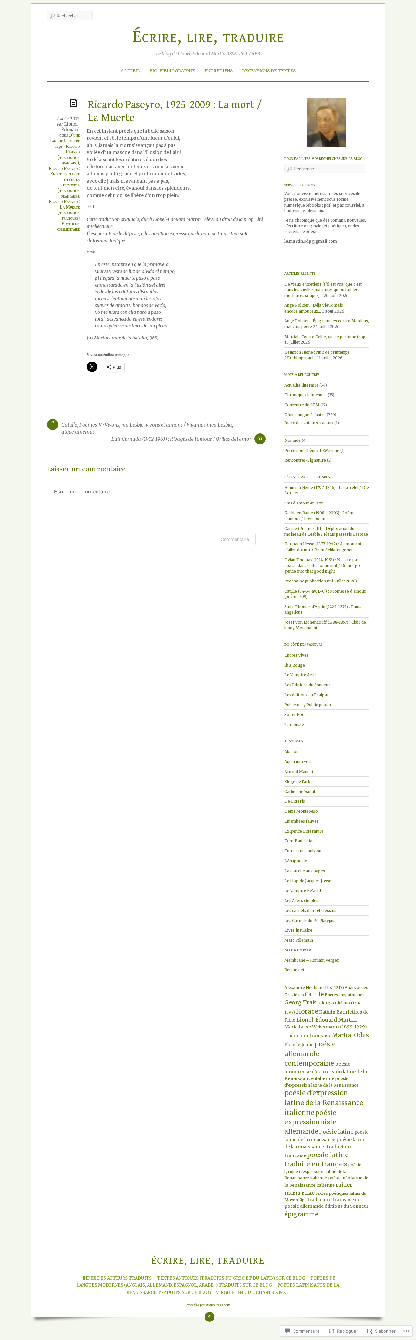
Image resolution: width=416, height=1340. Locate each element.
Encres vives (296, 655)
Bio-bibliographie (172, 71)
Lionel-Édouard (70, 127)
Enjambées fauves (301, 821)
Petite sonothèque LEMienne (311, 450)
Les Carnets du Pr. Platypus (309, 920)
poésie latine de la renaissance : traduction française (324, 1147)
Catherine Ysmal (299, 791)
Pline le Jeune (299, 1045)
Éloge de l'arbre (299, 781)
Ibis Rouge (294, 665)
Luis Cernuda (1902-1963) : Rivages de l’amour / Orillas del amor (181, 439)
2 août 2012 (68, 118)
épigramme (301, 1214)
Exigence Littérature (304, 831)
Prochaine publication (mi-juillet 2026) (320, 581)
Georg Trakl (301, 1002)
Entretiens (218, 71)
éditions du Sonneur (347, 1206)
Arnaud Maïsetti (299, 771)
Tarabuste (294, 724)
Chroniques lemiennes (305, 394)
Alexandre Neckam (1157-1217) (314, 987)
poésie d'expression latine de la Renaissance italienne (323, 1103)
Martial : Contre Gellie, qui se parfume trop (324, 336)
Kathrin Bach (333, 1012)
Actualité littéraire (301, 385)
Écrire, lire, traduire (208, 36)
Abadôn (291, 751)
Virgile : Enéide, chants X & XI (252, 1292)
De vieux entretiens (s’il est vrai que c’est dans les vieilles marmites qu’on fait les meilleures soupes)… (323, 290)
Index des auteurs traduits (308, 422)
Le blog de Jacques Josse (307, 880)
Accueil (130, 71)
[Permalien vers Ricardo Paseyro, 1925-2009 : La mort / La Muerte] (75, 102)
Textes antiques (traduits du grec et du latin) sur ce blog (231, 1278)
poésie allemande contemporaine (310, 1053)
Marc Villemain (298, 940)
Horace (307, 1011)
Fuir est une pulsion (302, 851)
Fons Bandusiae (299, 840)
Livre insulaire (298, 930)
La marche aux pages (304, 870)
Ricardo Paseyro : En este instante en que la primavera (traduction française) (64, 182)
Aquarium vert (298, 761)
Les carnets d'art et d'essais (310, 910)
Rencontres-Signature (305, 460)
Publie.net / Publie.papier (308, 704)
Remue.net (294, 969)
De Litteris (294, 801)
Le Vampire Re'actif (302, 890)
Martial (342, 1035)
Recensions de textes (269, 71)
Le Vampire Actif (300, 674)
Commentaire (235, 539)
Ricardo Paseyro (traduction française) (69, 155)
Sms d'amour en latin (304, 503)
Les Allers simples (301, 900)
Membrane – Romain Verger (311, 960)
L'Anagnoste (295, 860)
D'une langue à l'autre (65, 138)
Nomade (292, 440)
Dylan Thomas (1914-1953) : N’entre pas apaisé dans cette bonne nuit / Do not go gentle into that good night (322, 565)
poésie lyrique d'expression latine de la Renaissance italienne (322, 1171)
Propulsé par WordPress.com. (208, 1305)
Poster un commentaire (68, 226)
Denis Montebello (301, 811)
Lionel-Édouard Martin (326, 1019)
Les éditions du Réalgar (306, 694)
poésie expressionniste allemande (310, 1122)
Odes (361, 1035)
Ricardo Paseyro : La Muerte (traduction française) (64, 210)
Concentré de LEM (301, 404)
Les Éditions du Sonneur (307, 685)
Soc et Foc (294, 714)
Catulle (314, 994)
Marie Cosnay (297, 950)
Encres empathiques (345, 994)
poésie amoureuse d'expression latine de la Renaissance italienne (325, 1071)
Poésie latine (336, 1132)
